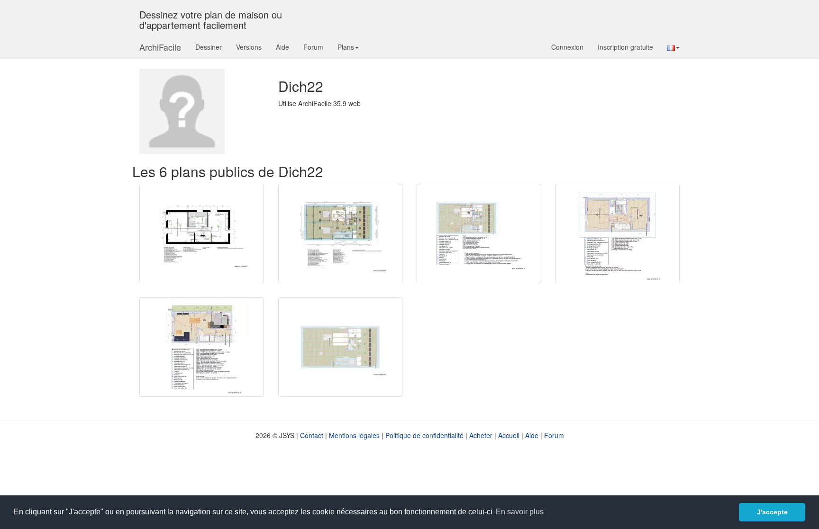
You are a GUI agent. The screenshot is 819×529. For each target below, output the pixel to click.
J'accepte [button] (772, 512)
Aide (282, 47)
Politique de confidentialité (424, 435)
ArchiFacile (160, 47)
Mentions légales (354, 435)
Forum (313, 47)
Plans (345, 47)
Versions (249, 47)
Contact (311, 435)
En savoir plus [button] (520, 512)
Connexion (567, 47)
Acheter (480, 435)
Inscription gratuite (625, 47)
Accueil (508, 435)
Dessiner (208, 47)
